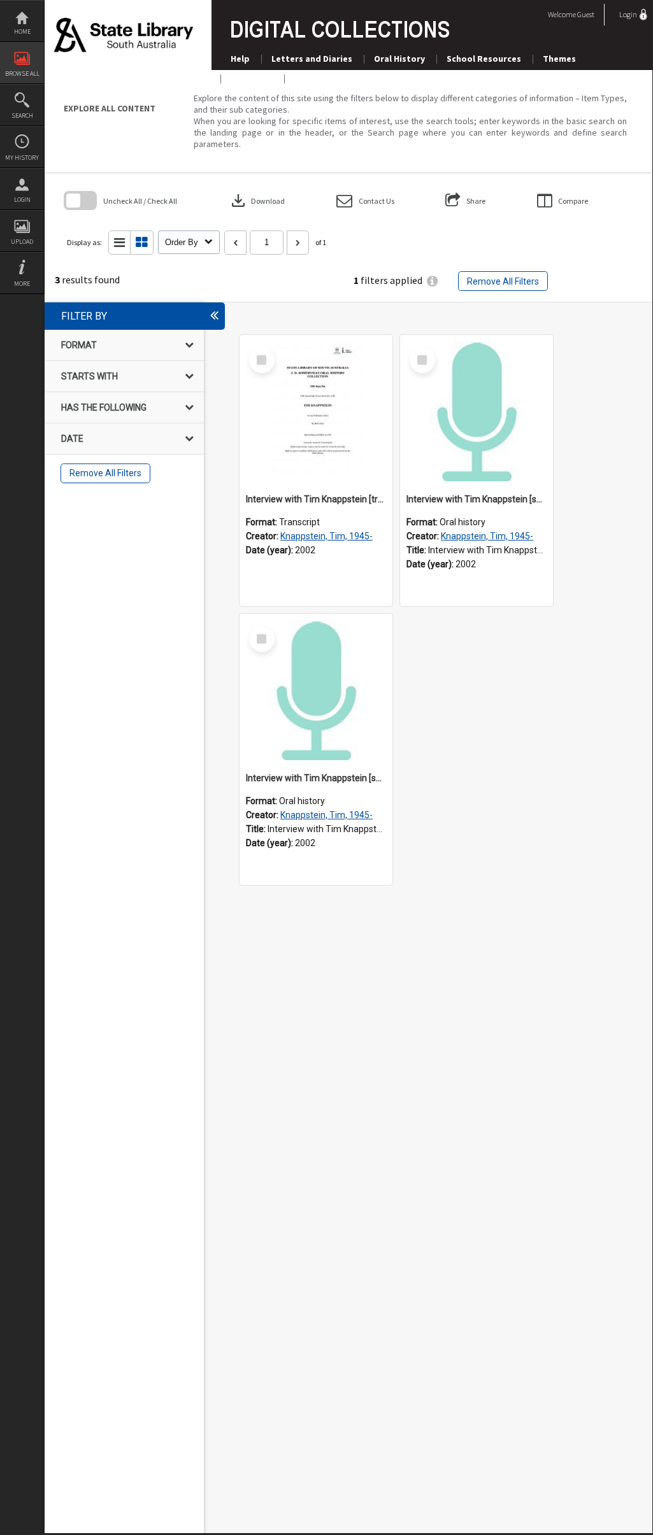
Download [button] (257, 200)
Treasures (252, 78)
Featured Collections (339, 78)
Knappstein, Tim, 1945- (326, 536)
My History (22, 157)
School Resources (484, 58)
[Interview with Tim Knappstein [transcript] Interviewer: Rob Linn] (316, 411)
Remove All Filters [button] (503, 281)
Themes (559, 58)
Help (240, 58)
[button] (365, 201)
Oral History (399, 58)
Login (22, 199)
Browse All (22, 73)
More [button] (22, 283)
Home (22, 31)
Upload (22, 241)
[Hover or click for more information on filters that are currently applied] (432, 281)
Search (22, 115)
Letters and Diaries (311, 58)
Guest (585, 14)
